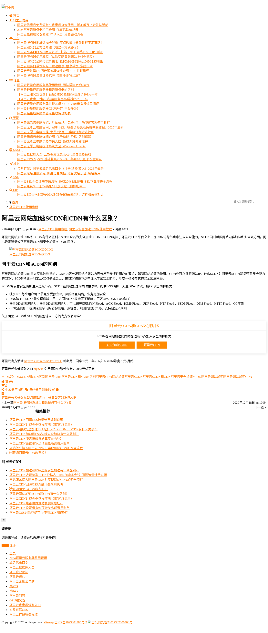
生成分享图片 (14, 389)
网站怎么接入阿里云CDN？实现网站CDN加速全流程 (46, 448)
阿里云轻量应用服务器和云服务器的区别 (45, 89)
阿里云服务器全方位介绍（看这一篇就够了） (48, 47)
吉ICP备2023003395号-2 (70, 622)
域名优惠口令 (18, 562)
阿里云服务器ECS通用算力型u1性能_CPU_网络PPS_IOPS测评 (60, 52)
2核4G (13, 591)
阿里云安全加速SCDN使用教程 (90, 229)
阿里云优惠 (20, 20)
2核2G (13, 586)
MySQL (17, 150)
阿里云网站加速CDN (237, 376)
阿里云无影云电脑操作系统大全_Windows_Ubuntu (51, 146)
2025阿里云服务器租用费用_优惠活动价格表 (47, 29)
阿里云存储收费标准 (23, 614)
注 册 (12, 545)
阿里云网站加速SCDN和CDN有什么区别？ (39, 493)
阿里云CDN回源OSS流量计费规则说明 (36, 420)
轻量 (16, 80)
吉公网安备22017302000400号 (111, 622)
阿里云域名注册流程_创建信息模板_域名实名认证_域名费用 (58, 173)
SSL (16, 177)
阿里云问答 (17, 595)
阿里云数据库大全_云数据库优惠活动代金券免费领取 (54, 154)
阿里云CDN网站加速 (110, 376)
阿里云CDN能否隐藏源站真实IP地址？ (36, 438)
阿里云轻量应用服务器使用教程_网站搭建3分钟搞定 (53, 85)
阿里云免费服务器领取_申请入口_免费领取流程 (50, 34)
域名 (16, 164)
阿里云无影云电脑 (22, 581)
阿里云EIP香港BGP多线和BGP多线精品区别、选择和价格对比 (60, 194)
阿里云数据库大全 (22, 567)
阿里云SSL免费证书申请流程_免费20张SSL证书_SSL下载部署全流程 (64, 181)
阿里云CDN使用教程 (23, 207)
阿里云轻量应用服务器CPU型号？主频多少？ (48, 108)
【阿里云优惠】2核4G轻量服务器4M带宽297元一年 (52, 99)
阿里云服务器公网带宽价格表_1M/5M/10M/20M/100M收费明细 (60, 61)
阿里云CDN (152, 345)
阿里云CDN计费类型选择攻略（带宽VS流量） (41, 424)
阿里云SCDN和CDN (157, 376)
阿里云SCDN (134, 376)
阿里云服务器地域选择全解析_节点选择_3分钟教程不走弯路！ (60, 42)
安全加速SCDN (117, 345)
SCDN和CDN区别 (32, 376)
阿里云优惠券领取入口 (25, 605)
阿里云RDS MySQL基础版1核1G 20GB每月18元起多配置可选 (59, 159)
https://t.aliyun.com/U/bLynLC (43, 361)
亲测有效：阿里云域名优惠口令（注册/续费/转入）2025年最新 (60, 168)
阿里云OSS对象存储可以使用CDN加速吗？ (39, 512)
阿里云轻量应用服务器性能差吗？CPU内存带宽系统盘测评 (58, 104)
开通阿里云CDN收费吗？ (28, 452)
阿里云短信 (17, 576)
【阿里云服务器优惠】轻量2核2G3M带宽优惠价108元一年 (57, 94)
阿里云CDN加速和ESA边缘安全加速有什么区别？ (44, 434)
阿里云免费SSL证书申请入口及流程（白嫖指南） (51, 186)
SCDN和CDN (11, 376)
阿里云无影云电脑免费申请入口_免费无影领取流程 (52, 141)
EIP (15, 190)
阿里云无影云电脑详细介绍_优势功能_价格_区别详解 (54, 136)
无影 (15, 118)
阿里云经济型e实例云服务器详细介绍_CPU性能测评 (53, 71)
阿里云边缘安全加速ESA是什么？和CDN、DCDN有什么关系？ (53, 429)
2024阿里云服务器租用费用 (28, 558)
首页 (15, 15)
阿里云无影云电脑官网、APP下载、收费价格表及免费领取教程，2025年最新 (70, 127)
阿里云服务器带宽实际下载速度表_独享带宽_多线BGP (55, 66)
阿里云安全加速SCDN (186, 376)
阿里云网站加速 (212, 376)
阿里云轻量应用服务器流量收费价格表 (44, 113)
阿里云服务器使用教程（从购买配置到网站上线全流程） (56, 56)
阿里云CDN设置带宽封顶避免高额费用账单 (39, 443)
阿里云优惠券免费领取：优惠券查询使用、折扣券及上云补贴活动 (62, 25)
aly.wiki (39, 369)
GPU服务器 (17, 600)
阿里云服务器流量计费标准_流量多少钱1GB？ (49, 75)
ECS (16, 38)
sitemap (49, 622)
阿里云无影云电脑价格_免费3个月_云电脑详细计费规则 (55, 132)
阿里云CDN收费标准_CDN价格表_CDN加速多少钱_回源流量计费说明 (58, 475)
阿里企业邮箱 (18, 572)
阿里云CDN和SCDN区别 (78, 376)
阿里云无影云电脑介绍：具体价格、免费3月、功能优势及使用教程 (63, 122)
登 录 (5, 545)
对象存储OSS (18, 609)
